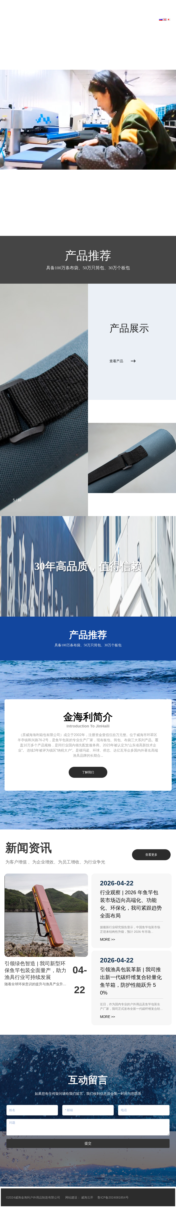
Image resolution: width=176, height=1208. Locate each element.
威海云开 (87, 1197)
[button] (25, 224)
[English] (164, 19)
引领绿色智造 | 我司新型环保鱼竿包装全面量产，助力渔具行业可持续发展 (35, 970)
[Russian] (160, 19)
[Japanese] (168, 19)
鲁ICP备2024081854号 (113, 1197)
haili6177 (18, 2)
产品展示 (129, 328)
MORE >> (107, 939)
